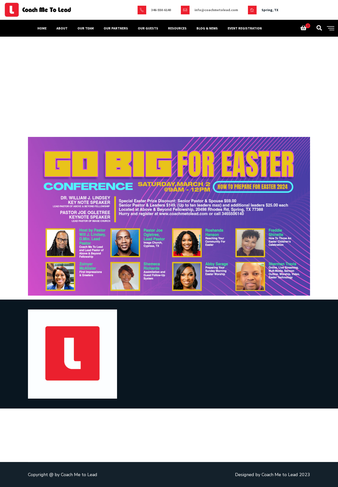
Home (42, 28)
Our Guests (148, 28)
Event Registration (245, 28)
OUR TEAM (85, 28)
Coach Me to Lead (79, 475)
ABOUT (62, 28)
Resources (177, 28)
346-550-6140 (161, 10)
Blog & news (207, 28)
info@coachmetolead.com (216, 10)
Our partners (116, 28)
